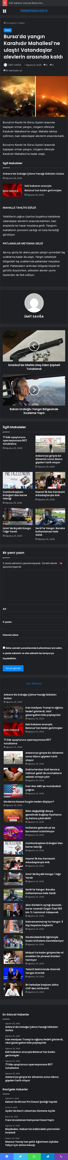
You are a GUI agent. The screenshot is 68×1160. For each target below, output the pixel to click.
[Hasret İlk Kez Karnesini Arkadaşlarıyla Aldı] (50, 480)
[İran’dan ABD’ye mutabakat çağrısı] (13, 790)
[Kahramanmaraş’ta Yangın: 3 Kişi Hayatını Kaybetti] (13, 926)
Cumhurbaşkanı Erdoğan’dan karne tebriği (15, 495)
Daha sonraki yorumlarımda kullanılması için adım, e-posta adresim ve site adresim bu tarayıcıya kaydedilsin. (32, 653)
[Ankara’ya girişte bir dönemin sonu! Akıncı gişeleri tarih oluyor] (50, 444)
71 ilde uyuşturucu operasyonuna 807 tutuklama (15, 440)
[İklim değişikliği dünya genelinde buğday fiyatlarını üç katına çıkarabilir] (13, 815)
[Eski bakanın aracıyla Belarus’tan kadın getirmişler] (12, 190)
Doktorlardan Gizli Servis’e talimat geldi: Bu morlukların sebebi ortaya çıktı (43, 773)
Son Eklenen (34, 683)
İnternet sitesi (10, 635)
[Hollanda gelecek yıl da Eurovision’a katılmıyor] (13, 832)
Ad (5, 608)
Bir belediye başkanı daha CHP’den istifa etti (41, 986)
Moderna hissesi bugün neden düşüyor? (29, 801)
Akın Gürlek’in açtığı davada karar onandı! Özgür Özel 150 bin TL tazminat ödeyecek (43, 908)
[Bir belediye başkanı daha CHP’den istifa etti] (13, 989)
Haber (21, 23)
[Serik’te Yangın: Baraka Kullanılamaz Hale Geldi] (50, 516)
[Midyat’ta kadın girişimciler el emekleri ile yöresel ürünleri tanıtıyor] (13, 957)
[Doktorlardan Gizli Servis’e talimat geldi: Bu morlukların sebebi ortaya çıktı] (13, 774)
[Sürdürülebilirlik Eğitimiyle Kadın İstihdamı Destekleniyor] (13, 941)
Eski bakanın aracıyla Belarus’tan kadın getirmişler (35, 3)
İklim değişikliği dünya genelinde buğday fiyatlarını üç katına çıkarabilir (43, 814)
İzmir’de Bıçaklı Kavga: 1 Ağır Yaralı (17, 529)
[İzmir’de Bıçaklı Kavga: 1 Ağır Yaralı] (18, 516)
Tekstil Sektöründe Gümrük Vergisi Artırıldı (42, 971)
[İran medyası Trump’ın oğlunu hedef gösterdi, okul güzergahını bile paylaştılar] (13, 712)
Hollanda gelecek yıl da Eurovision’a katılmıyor (40, 829)
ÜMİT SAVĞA (14, 65)
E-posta (8, 621)
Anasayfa (11, 23)
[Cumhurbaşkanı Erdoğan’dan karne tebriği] (18, 480)
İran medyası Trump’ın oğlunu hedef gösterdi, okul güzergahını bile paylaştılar (44, 711)
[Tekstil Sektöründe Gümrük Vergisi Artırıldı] (13, 974)
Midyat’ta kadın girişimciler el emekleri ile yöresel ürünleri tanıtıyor (44, 956)
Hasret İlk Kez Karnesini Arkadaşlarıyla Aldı (50, 493)
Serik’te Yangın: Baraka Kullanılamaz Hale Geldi (50, 531)
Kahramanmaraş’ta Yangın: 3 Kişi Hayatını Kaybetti (44, 923)
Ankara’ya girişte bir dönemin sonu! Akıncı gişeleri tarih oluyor (48, 459)
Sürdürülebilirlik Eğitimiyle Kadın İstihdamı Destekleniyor (44, 939)
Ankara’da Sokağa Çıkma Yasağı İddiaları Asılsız (33, 173)
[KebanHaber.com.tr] (34, 11)
